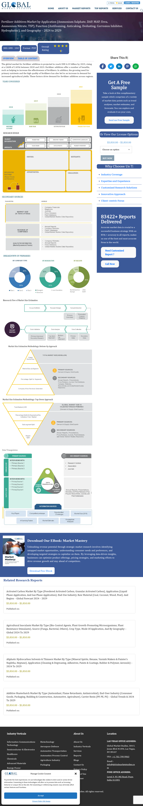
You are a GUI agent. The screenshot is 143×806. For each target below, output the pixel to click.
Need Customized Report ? (114, 252)
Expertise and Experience (115, 181)
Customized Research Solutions (119, 187)
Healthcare (12, 754)
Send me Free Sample (119, 120)
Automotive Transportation (53, 751)
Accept (41, 795)
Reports (77, 755)
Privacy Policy (80, 769)
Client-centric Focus (112, 200)
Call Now (110, 263)
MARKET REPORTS (81, 8)
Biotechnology (47, 741)
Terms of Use (80, 774)
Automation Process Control (54, 755)
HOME (51, 8)
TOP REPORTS (101, 8)
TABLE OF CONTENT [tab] (27, 58)
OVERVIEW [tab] (8, 58)
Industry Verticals (82, 746)
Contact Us (79, 764)
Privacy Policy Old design (41, 801)
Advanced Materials (16, 763)
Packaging (45, 764)
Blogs (76, 760)
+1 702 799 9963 (120, 756)
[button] (75, 773)
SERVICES (117, 8)
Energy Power (14, 768)
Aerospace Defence (49, 746)
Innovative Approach (113, 194)
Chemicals (12, 758)
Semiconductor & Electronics (21, 749)
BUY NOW (107, 158)
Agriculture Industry (50, 760)
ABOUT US (63, 8)
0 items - (115, 3)
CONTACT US (132, 8)
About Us (78, 741)
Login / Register (132, 3)
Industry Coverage (111, 174)
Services (78, 751)
